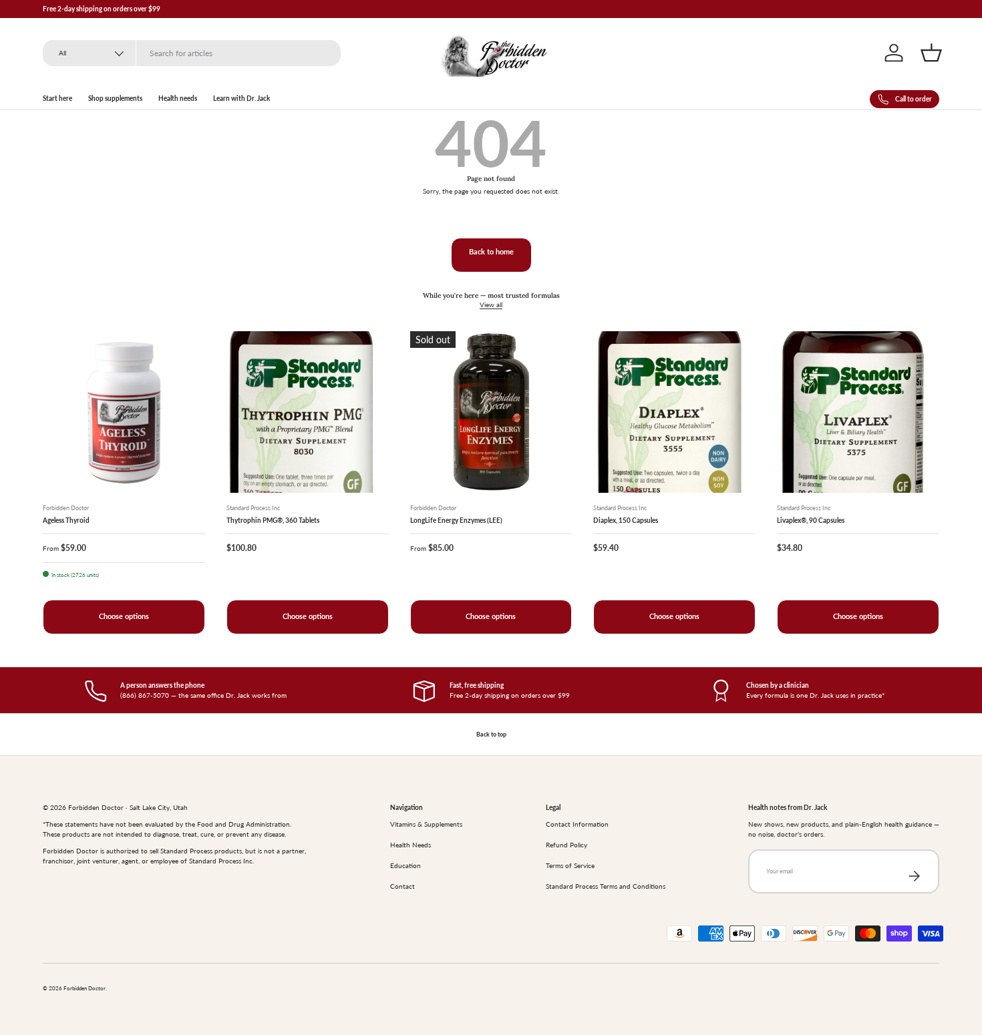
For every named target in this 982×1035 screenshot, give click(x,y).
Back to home (491, 252)
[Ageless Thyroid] (124, 412)
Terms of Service (570, 865)
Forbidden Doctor (84, 989)
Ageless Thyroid (66, 520)
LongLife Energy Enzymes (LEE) (456, 520)
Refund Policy (566, 845)
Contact (402, 886)
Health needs (177, 98)
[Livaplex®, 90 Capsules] (858, 412)
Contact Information (577, 824)
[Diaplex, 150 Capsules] (674, 412)
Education (405, 865)
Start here (57, 98)
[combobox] (192, 53)
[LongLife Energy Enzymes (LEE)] (491, 412)
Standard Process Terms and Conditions (605, 886)
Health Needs (410, 845)
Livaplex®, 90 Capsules (810, 520)
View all (491, 304)
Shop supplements (115, 98)
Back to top (491, 734)
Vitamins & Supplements (426, 824)
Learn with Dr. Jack (241, 98)
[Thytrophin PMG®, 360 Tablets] (307, 412)
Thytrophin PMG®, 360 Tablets (272, 520)
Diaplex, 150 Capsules (625, 520)
